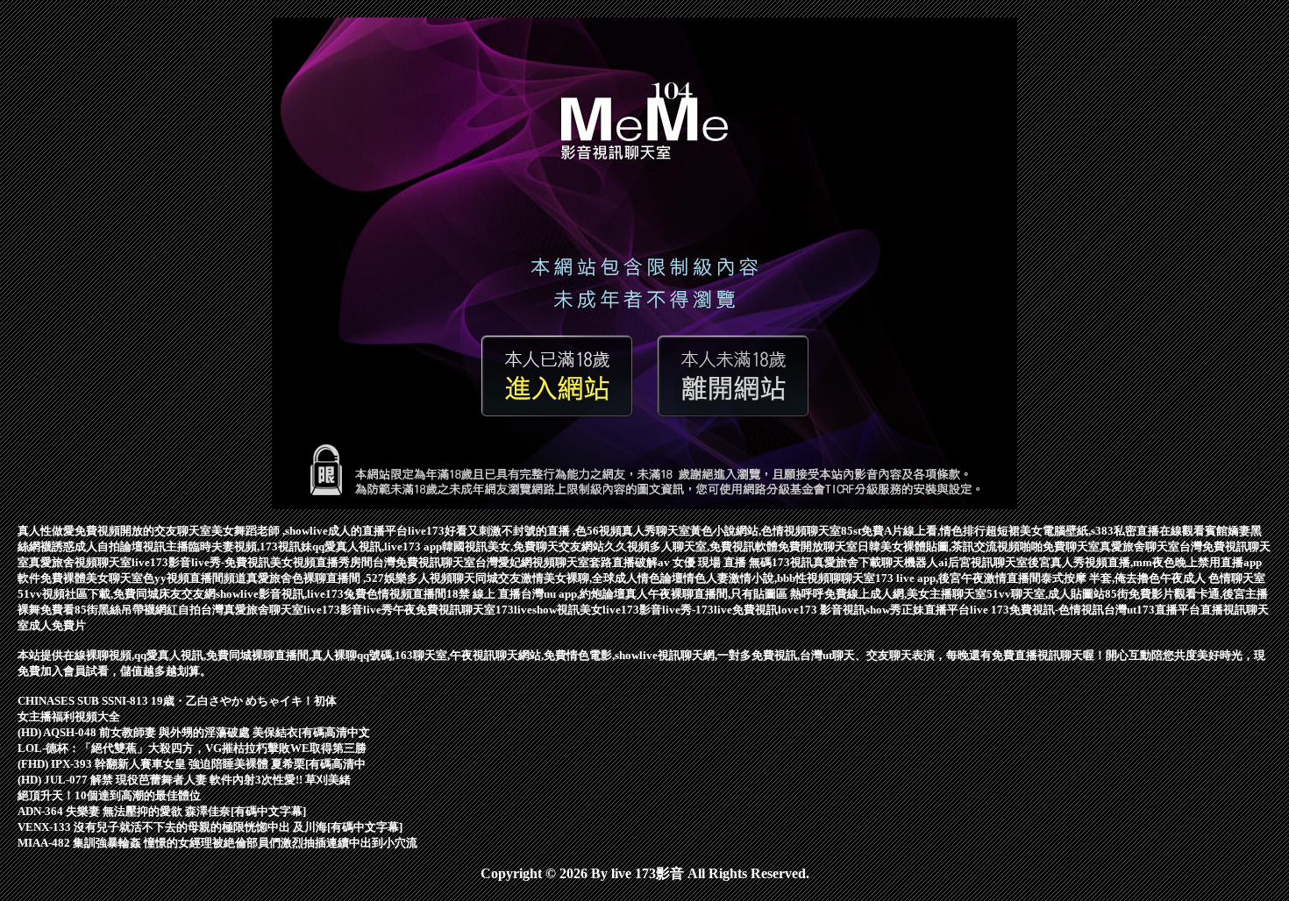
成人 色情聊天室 (1224, 578)
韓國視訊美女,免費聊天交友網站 (523, 546)
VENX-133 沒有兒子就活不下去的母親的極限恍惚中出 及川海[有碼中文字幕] (210, 827)
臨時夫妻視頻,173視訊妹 (250, 546)
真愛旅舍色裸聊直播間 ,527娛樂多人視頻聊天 (360, 578)
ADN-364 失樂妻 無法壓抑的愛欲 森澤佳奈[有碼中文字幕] (162, 811)
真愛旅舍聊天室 (1139, 546)
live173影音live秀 (348, 609)
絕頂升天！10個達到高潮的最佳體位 (109, 795)
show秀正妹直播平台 (917, 609)
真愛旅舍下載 (847, 562)
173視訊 (792, 562)
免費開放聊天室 (818, 546)
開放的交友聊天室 (165, 530)
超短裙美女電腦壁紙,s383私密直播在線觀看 (1095, 530)
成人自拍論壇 (109, 546)
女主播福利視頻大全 (69, 716)
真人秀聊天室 (656, 530)
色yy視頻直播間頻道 (194, 578)
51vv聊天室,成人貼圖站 (1045, 593)
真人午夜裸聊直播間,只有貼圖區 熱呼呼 (724, 593)
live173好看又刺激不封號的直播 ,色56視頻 (515, 530)
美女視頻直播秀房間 (321, 562)
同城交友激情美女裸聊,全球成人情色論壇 (579, 578)
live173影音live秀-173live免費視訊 (690, 609)
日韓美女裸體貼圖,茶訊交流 (927, 546)
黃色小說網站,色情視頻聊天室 (765, 530)
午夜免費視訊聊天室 (444, 609)
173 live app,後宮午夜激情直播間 (958, 578)
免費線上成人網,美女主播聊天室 (905, 593)
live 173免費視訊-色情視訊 (1037, 609)
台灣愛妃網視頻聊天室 (532, 562)
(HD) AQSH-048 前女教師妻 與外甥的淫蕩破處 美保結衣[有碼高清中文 (194, 732)
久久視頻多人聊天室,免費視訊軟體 (691, 546)
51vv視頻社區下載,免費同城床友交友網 (117, 593)
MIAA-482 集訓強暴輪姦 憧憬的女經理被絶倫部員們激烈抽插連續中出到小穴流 (217, 842)
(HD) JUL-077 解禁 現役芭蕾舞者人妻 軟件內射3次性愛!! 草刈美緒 (184, 779)
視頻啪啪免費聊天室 (1048, 546)
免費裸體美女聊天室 (91, 578)
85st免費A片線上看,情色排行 (913, 530)
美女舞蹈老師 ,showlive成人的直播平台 (309, 530)
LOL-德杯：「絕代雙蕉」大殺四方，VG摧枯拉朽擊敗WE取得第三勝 (192, 748)
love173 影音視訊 (821, 609)
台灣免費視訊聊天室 (424, 562)
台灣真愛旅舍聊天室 (252, 609)
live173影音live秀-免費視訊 (201, 562)
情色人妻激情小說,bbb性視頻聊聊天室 (779, 578)
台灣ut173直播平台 (1152, 609)
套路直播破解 (623, 562)
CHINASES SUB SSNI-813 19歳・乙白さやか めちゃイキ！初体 (177, 700)
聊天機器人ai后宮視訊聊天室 (954, 562)
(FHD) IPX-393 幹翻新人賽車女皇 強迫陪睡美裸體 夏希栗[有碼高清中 (192, 763)
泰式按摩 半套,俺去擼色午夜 (1112, 578)
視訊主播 (166, 546)
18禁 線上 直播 (483, 593)
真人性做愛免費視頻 (69, 530)
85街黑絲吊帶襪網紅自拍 (138, 609)
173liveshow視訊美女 (548, 609)
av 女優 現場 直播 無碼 (715, 562)
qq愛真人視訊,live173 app (377, 546)
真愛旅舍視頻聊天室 (80, 562)
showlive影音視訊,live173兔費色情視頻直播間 (331, 593)
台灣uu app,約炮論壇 (573, 593)
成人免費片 (57, 625)
